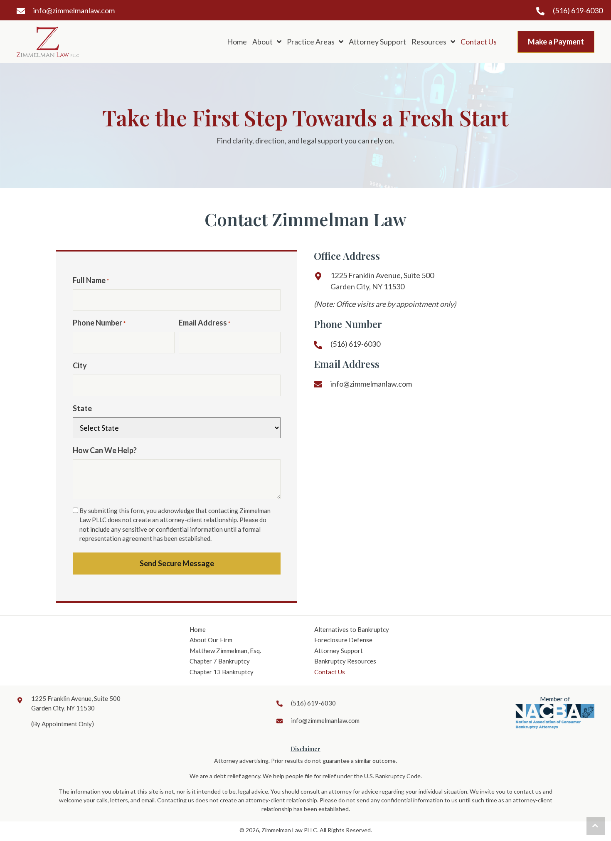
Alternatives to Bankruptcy (351, 629)
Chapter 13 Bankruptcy (222, 672)
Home (198, 629)
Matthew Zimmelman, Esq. (225, 650)
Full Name (91, 280)
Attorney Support (338, 650)
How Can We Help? (105, 450)
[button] (595, 826)
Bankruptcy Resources (345, 661)
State (82, 408)
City (80, 365)
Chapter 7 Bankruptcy (220, 661)
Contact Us (329, 672)
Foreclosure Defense (343, 640)
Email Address (204, 322)
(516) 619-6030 (578, 10)
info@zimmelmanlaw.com (74, 10)
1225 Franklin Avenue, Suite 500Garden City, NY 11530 (382, 281)
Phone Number (99, 322)
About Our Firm (211, 640)
